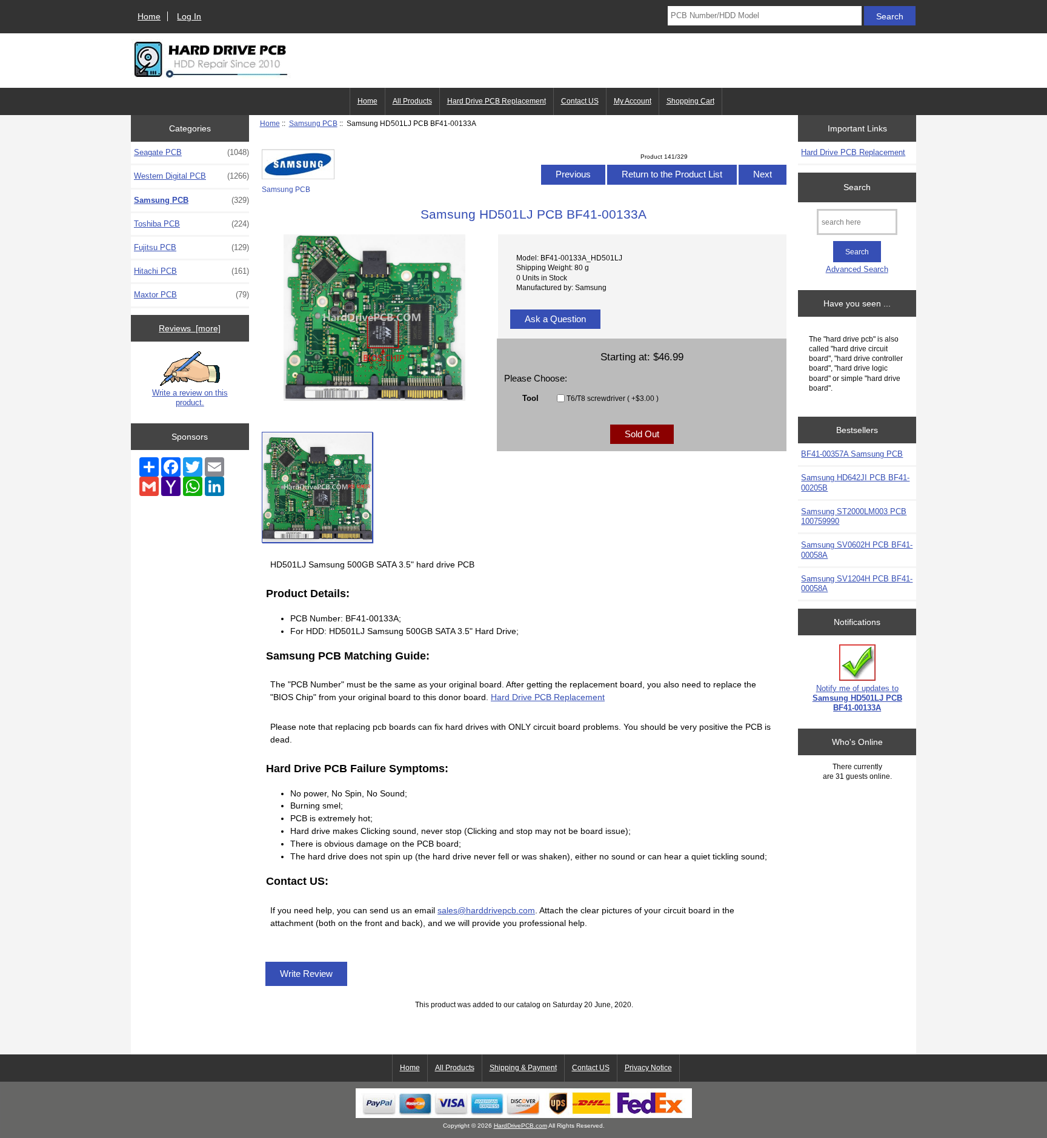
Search (857, 187)
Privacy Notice (648, 1068)
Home (149, 16)
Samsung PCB (313, 123)
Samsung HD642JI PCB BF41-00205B (855, 482)
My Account (632, 101)
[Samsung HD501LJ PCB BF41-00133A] (317, 487)
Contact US (580, 101)
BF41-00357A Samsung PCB (852, 453)
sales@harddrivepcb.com (486, 910)
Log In (189, 16)
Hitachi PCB (191, 271)
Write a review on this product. (190, 397)
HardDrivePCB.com (520, 1125)
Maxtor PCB (191, 294)
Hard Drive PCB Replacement (496, 101)
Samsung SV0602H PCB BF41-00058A (856, 549)
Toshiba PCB (191, 223)
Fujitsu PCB (191, 247)
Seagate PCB (191, 152)
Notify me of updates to (857, 698)
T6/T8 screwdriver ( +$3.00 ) (613, 398)
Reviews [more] (190, 328)
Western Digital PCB (191, 175)
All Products (412, 101)
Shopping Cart (690, 101)
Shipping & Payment (523, 1068)
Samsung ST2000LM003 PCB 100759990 (853, 516)
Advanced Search (857, 269)
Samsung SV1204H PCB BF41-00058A (856, 583)
